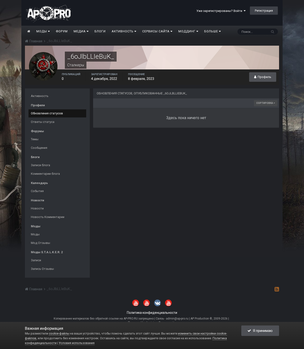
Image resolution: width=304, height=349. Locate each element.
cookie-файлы (59, 333)
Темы (34, 139)
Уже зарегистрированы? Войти (220, 11)
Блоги (100, 31)
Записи (36, 260)
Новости (37, 208)
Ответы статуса (42, 122)
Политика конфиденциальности (152, 313)
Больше (211, 31)
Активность (123, 31)
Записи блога (40, 165)
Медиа (80, 31)
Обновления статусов (47, 113)
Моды (42, 31)
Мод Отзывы (40, 243)
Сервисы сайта (156, 31)
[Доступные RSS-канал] (277, 289)
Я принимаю (262, 331)
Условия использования (77, 343)
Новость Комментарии (47, 217)
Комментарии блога (45, 173)
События (37, 191)
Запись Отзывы (42, 269)
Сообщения (39, 148)
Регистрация (264, 10)
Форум (62, 31)
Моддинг (187, 31)
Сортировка (265, 103)
